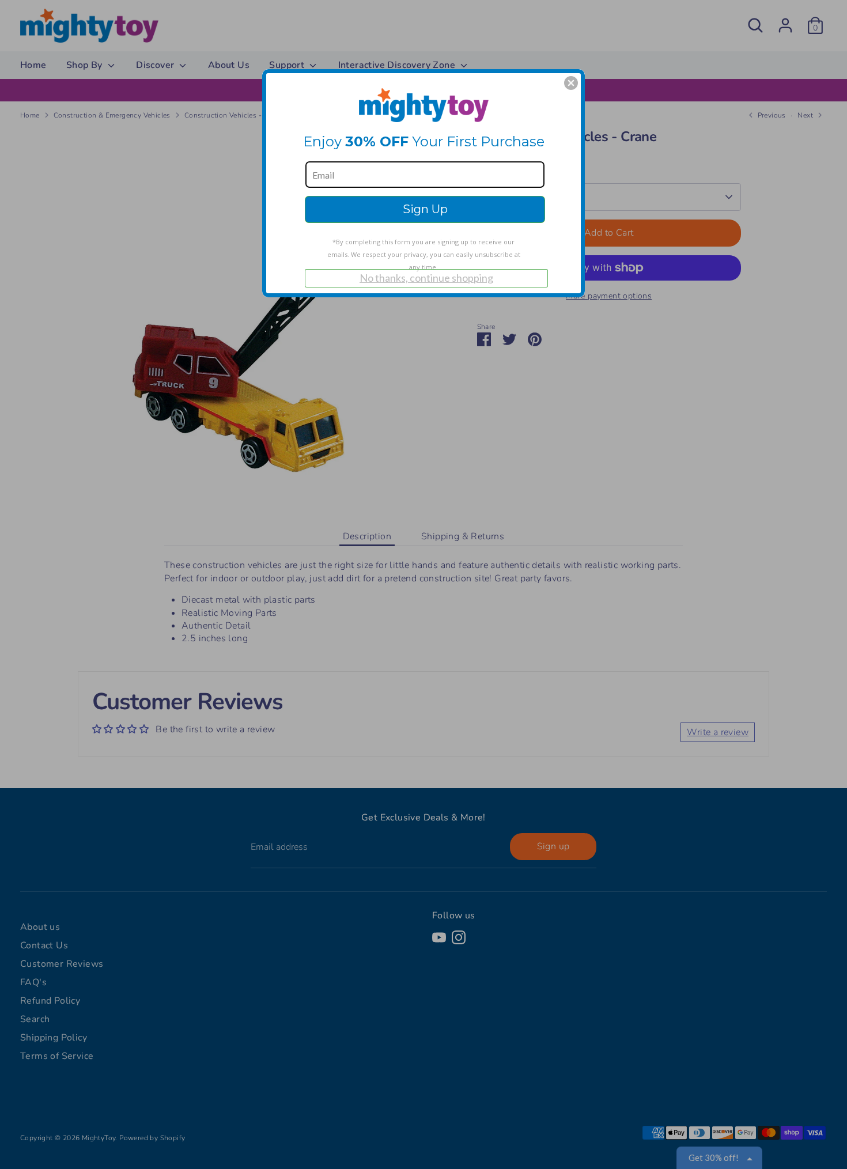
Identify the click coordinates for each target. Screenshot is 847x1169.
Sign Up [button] (425, 209)
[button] (571, 83)
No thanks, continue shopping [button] (426, 277)
